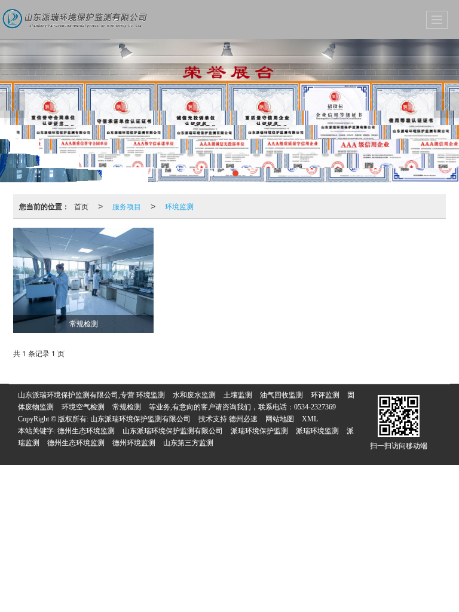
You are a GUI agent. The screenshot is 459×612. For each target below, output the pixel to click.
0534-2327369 (315, 407)
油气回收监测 (281, 395)
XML (310, 419)
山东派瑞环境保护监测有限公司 (140, 419)
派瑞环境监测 (317, 431)
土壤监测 (238, 395)
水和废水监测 (194, 395)
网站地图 (279, 419)
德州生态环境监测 (86, 431)
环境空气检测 (83, 407)
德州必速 (243, 419)
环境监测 (179, 206)
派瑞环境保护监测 (259, 431)
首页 (81, 206)
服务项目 (126, 206)
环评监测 (325, 395)
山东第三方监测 (188, 443)
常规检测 (126, 407)
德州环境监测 (133, 443)
